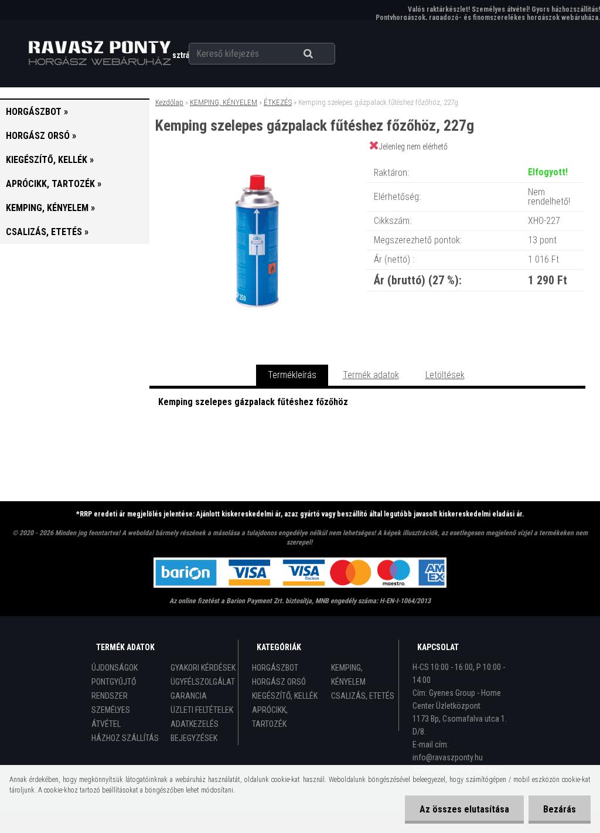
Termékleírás (292, 374)
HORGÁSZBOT (275, 667)
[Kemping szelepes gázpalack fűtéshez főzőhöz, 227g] (257, 160)
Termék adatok (371, 374)
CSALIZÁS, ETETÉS (362, 696)
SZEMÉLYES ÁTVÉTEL (110, 717)
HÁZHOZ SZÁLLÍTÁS (125, 738)
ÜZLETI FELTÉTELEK (202, 710)
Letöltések (445, 374)
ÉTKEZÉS (278, 102)
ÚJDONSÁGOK (114, 667)
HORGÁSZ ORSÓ (279, 681)
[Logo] (99, 53)
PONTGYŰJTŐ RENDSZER (113, 689)
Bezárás (559, 809)
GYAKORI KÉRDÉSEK (203, 667)
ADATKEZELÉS (195, 724)
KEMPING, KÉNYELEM (223, 102)
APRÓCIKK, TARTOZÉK (270, 717)
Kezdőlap (169, 102)
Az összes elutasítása (464, 809)
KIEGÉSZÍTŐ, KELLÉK (285, 696)
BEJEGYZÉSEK (194, 738)
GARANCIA (189, 696)
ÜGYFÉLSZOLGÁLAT (203, 681)
